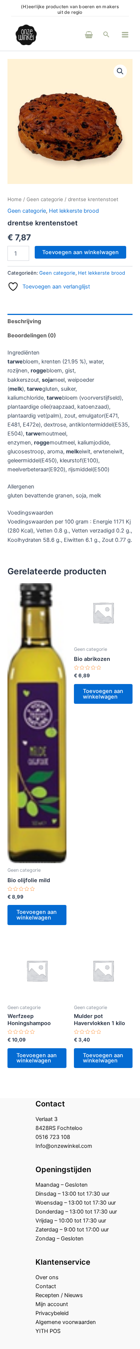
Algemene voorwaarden (65, 1322)
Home (14, 199)
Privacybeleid (52, 1313)
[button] (106, 34)
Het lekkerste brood (74, 210)
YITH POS (47, 1331)
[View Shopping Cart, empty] (79, 34)
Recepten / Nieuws (59, 1295)
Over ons (47, 1277)
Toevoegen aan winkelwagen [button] (36, 915)
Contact (45, 1286)
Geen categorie (45, 199)
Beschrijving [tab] (24, 321)
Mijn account (51, 1304)
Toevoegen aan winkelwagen (80, 252)
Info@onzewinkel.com (63, 1146)
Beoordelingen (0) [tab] (31, 335)
